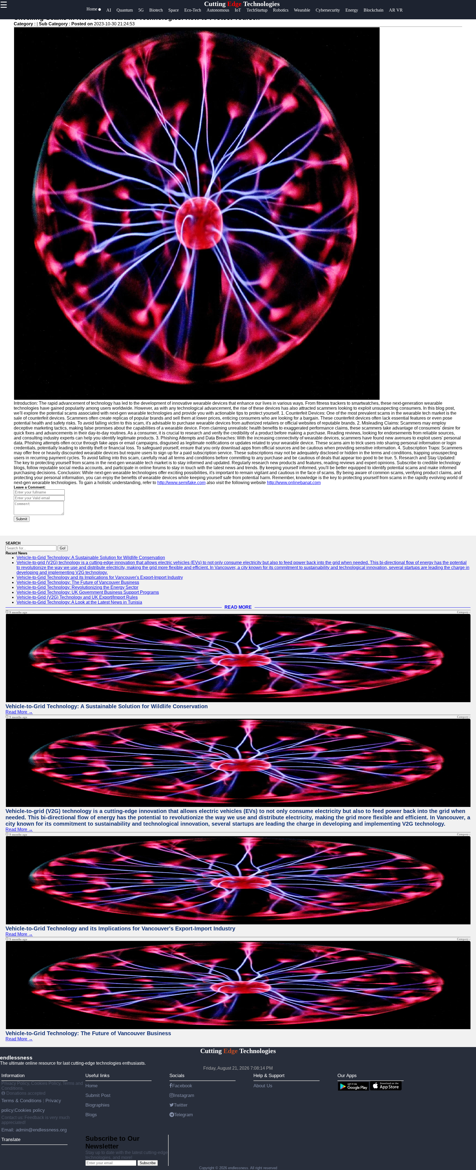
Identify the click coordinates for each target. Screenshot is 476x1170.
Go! (63, 548)
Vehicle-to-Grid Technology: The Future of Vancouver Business (78, 582)
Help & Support (269, 1075)
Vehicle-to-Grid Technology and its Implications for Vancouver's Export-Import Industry (100, 577)
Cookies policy (30, 1110)
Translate (10, 1139)
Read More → (19, 712)
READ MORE (238, 607)
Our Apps (347, 1075)
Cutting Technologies (242, 3)
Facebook (182, 1085)
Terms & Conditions (22, 1100)
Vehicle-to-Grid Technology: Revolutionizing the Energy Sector (77, 587)
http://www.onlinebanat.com (294, 482)
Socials (177, 1075)
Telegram (183, 1114)
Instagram (184, 1095)
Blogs (91, 1114)
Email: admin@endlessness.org (34, 1130)
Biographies (97, 1105)
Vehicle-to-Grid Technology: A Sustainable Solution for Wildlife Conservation (91, 557)
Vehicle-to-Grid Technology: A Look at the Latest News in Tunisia (79, 602)
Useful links (97, 1075)
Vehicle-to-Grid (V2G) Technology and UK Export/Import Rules (77, 597)
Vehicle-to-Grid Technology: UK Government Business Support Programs (88, 592)
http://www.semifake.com (181, 482)
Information (13, 1075)
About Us (262, 1085)
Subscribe (148, 1163)
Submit (21, 519)
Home (91, 1085)
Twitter (181, 1105)
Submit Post (97, 1095)
